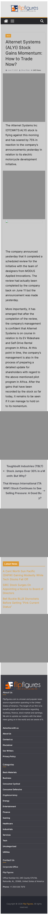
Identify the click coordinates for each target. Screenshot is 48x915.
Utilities (6, 852)
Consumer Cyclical (11, 784)
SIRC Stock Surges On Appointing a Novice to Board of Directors (23, 589)
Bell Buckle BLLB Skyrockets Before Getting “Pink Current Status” (21, 602)
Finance (6, 812)
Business (7, 778)
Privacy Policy (9, 756)
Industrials (8, 829)
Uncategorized (9, 846)
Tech (8, 36)
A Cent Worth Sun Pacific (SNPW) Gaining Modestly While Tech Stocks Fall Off (23, 575)
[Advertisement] (24, 97)
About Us (7, 733)
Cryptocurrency (10, 795)
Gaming (6, 818)
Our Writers (8, 751)
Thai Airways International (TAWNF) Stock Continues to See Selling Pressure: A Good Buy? (22, 491)
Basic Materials (10, 772)
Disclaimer (8, 745)
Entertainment (9, 806)
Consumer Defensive (12, 789)
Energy (6, 801)
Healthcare (8, 823)
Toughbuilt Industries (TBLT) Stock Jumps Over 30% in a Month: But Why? (26, 471)
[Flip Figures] (6, 21)
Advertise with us (11, 728)
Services (7, 835)
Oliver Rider (25, 70)
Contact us (8, 739)
